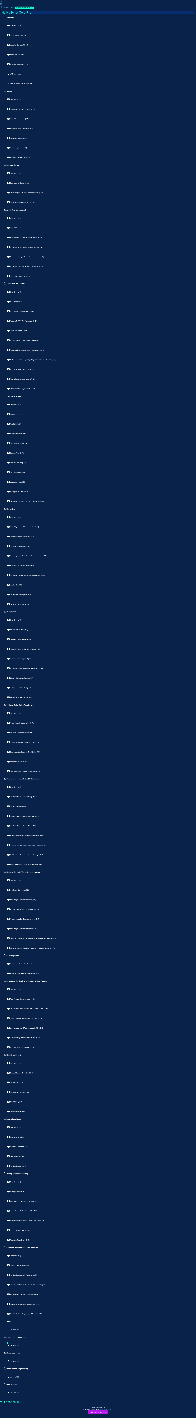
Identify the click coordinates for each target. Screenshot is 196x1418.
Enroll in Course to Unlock (98, 1412)
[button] (1, 2)
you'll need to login (106, 1409)
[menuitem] (1, 5)
